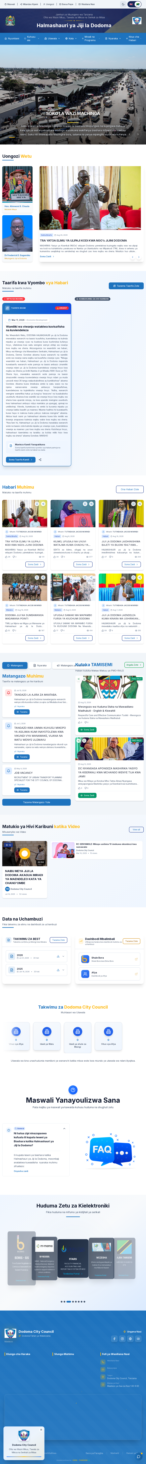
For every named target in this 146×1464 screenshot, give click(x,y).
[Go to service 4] (71, 1305)
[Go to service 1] (63, 1305)
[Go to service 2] (66, 1305)
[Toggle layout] (41, 1430)
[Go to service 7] (80, 1305)
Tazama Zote (58, 943)
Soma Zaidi (50, 260)
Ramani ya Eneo (133, 1456)
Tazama (23, 715)
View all (136, 833)
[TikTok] (130, 1342)
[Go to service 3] (69, 1305)
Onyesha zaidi (21, 1174)
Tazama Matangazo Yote (36, 805)
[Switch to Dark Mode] (123, 4)
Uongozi (50, 4)
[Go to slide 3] (15, 137)
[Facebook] (114, 1342)
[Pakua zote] (58, 959)
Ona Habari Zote (130, 492)
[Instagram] (122, 1342)
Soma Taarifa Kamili (19, 463)
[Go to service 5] (74, 1305)
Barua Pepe (67, 4)
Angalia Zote (132, 668)
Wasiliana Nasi (88, 4)
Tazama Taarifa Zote (128, 289)
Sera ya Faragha (94, 1456)
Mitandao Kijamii (30, 4)
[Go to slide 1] (6, 137)
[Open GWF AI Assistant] (139, 1457)
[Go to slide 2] (10, 137)
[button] (35, 1153)
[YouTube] (138, 1342)
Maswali (11, 4)
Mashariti (115, 1456)
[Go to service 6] (77, 1305)
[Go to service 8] (83, 1305)
